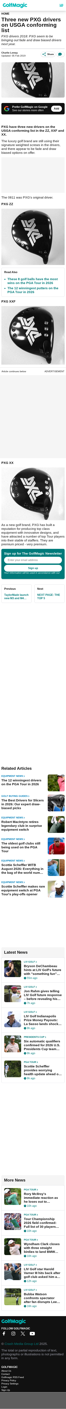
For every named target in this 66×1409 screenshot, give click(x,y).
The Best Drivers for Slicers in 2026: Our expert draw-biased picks (22, 804)
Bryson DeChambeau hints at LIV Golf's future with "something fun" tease (42, 970)
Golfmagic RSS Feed (12, 1377)
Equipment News (12, 776)
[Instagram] (14, 1334)
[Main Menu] (61, 5)
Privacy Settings (9, 1383)
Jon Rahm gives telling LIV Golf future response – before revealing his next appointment (43, 995)
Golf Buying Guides (14, 796)
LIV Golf (29, 961)
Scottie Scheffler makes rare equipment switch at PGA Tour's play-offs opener (23, 890)
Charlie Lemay (9, 52)
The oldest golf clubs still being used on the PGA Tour (20, 847)
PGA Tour (30, 1062)
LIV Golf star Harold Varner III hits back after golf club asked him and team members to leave (42, 1273)
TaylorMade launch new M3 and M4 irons (16, 596)
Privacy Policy (11, 575)
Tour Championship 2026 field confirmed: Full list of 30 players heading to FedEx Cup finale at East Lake (41, 1223)
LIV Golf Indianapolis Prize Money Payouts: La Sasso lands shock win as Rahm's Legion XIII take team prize (41, 1020)
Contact (5, 1374)
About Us (6, 1371)
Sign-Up (5, 1390)
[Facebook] (4, 1334)
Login (4, 1387)
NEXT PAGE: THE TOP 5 (48, 596)
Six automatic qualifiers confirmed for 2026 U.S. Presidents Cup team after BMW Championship (42, 1045)
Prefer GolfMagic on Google (30, 106)
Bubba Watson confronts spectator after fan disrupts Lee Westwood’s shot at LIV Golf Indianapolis (42, 1298)
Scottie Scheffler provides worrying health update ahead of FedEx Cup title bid (42, 1070)
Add (56, 108)
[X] (23, 1334)
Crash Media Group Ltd (22, 1344)
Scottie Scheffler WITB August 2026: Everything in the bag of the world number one (23, 869)
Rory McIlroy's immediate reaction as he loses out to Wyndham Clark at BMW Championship (42, 1198)
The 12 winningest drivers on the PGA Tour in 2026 (21, 782)
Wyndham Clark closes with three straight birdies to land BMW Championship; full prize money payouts (43, 1248)
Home (5, 13)
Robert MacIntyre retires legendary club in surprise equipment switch (21, 825)
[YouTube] (33, 1334)
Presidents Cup (34, 1037)
